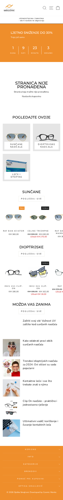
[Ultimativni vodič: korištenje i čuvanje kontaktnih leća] (11, 428)
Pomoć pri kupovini (30, 479)
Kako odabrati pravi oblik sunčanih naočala (37, 342)
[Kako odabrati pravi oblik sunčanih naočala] (11, 347)
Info (31, 457)
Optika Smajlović (31, 486)
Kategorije (30, 464)
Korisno (30, 449)
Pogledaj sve (31, 198)
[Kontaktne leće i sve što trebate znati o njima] (11, 388)
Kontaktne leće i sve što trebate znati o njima (37, 382)
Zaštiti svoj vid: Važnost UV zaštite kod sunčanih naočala (40, 322)
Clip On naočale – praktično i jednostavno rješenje (40, 402)
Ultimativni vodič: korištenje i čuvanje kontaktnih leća (40, 423)
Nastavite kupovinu (31, 96)
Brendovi (30, 471)
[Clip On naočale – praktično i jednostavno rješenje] (11, 408)
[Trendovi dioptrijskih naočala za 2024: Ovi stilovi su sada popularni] (11, 367)
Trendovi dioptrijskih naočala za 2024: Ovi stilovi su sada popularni (40, 364)
